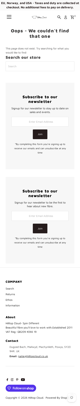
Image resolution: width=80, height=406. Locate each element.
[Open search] (59, 17)
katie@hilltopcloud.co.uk (33, 356)
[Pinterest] (17, 380)
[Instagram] (12, 380)
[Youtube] (23, 380)
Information (13, 305)
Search (10, 288)
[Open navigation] (9, 17)
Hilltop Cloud (35, 397)
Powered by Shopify (58, 397)
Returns (10, 294)
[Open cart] (72, 17)
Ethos (9, 299)
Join (40, 134)
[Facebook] (7, 380)
